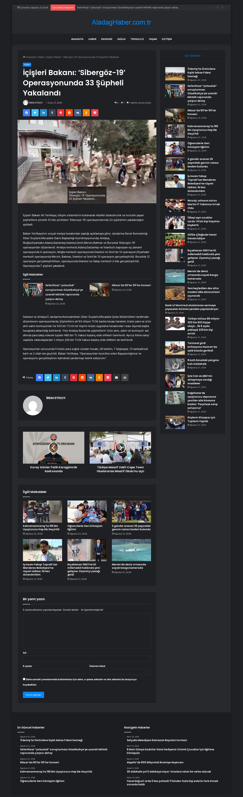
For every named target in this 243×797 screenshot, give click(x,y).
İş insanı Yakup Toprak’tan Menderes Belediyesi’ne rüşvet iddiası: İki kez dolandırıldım (40, 569)
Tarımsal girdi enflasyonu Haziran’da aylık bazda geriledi (202, 346)
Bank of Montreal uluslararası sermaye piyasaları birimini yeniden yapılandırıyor (191, 307)
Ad (25, 652)
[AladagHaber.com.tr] (121, 22)
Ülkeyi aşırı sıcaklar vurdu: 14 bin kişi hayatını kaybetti (203, 221)
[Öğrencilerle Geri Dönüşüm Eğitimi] (87, 512)
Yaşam (153, 39)
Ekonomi (106, 39)
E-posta (28, 666)
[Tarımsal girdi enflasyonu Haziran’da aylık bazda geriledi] (175, 348)
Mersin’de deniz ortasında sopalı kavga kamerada (129, 566)
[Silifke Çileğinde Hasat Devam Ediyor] (175, 239)
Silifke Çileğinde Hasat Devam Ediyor (202, 236)
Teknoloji (137, 39)
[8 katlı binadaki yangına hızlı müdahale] (175, 365)
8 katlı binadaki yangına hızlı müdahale (203, 362)
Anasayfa (77, 39)
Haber (92, 39)
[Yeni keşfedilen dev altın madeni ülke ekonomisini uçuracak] (175, 293)
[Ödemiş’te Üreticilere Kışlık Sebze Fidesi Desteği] (175, 73)
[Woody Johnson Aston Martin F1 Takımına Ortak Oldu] (175, 205)
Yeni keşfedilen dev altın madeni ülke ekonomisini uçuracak (203, 291)
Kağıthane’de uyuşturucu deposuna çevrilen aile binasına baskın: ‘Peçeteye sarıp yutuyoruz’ (202, 400)
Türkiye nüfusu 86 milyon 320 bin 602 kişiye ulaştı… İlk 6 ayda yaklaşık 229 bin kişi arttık (203, 326)
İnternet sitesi (97, 666)
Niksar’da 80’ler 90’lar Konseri (93, 7)
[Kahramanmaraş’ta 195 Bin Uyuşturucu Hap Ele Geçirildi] (42, 512)
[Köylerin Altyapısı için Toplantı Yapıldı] (175, 422)
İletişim (167, 39)
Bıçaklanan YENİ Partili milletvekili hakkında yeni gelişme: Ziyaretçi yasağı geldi (83, 569)
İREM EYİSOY (36, 102)
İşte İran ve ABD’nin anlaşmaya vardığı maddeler (199, 379)
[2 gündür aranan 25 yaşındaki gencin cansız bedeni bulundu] (131, 512)
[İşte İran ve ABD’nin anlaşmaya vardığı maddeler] (175, 380)
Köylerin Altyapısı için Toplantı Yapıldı (201, 419)
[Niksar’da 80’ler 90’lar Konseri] (99, 289)
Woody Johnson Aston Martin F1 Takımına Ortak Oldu (203, 204)
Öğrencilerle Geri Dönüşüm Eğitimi (84, 527)
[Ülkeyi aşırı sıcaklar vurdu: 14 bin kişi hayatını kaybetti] (175, 222)
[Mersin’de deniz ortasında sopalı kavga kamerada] (131, 550)
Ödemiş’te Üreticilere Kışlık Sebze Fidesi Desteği (201, 72)
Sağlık (121, 39)
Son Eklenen (193, 55)
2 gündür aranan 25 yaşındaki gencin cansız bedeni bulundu (131, 527)
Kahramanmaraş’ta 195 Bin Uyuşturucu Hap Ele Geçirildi (41, 527)
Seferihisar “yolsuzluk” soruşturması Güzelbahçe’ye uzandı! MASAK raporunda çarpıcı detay (202, 93)
